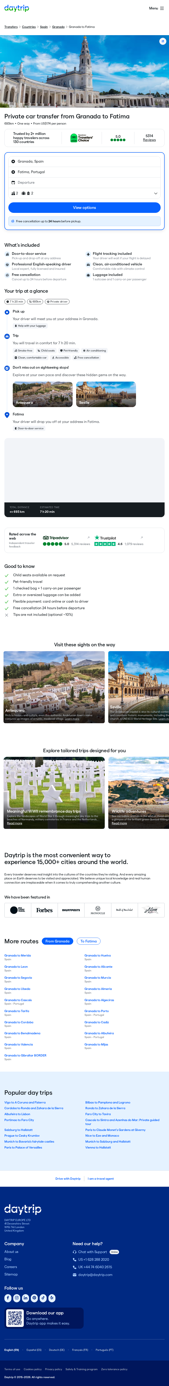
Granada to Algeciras (99, 1000)
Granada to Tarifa (16, 1011)
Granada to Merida (17, 955)
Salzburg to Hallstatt (18, 1130)
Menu (153, 8)
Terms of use (12, 1369)
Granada (58, 27)
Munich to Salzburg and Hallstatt (107, 1141)
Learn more (72, 718)
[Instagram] (16, 1298)
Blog (7, 1259)
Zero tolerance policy (114, 1369)
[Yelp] (51, 1298)
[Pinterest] (34, 1298)
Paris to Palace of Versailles (23, 1147)
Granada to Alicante (98, 966)
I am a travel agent (101, 1178)
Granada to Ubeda (17, 989)
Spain (44, 27)
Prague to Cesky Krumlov (22, 1135)
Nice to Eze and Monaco (102, 1135)
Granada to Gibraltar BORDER (25, 1055)
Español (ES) (34, 1349)
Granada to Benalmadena (22, 1033)
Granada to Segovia (18, 977)
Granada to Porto (96, 1011)
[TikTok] (43, 1298)
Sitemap (11, 1274)
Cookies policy (33, 1369)
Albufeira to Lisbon (17, 1114)
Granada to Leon (16, 966)
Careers (10, 1267)
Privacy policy (53, 1369)
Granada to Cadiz (96, 1022)
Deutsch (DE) (56, 1349)
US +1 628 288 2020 (93, 1259)
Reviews (149, 140)
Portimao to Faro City (19, 1120)
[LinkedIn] (25, 1298)
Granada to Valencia (18, 1044)
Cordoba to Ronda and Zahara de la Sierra (33, 1108)
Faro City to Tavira (98, 1114)
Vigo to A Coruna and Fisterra (25, 1102)
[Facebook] (7, 1298)
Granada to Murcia (97, 977)
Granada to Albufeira (99, 1033)
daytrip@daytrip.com (95, 1275)
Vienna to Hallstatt (98, 1147)
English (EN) (11, 1349)
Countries (29, 27)
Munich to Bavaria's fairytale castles (29, 1141)
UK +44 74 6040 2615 (95, 1267)
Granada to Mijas (96, 1044)
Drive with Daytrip (68, 1178)
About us (11, 1252)
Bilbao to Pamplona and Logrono (107, 1102)
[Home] (16, 8)
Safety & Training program (82, 1369)
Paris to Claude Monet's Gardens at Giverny (115, 1130)
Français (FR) (80, 1349)
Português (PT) (104, 1349)
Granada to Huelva (97, 955)
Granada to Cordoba (18, 1022)
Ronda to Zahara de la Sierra (105, 1108)
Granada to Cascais (18, 1000)
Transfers (11, 27)
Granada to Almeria (98, 989)
